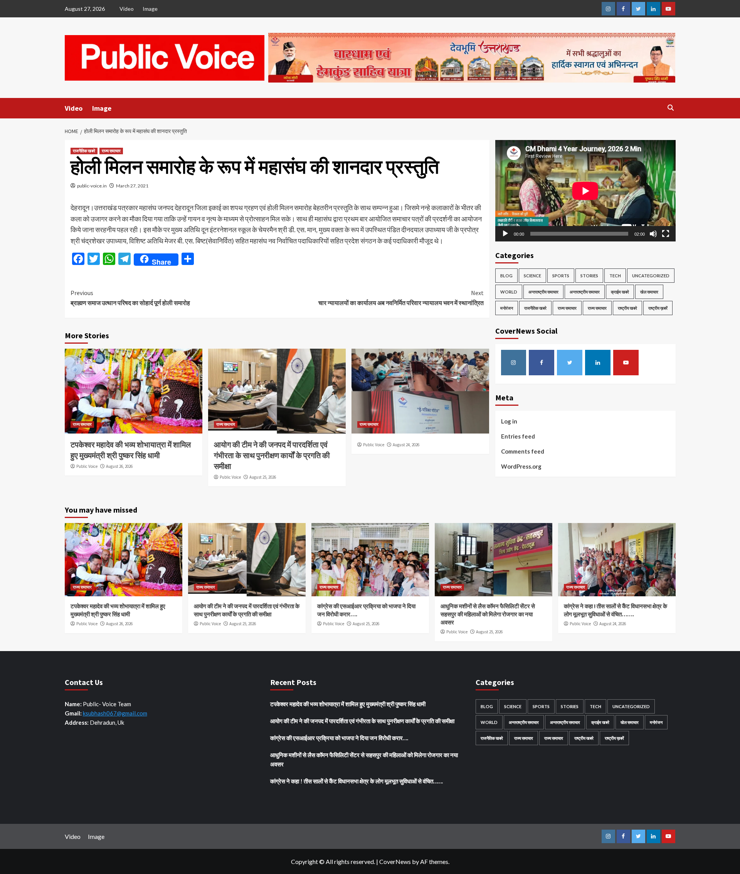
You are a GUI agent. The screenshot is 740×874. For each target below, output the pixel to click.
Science (532, 275)
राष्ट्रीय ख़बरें (658, 307)
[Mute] (653, 234)
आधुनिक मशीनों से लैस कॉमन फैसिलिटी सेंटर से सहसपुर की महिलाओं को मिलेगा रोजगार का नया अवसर (488, 614)
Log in (509, 421)
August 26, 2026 (119, 466)
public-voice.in (92, 186)
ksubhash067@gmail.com (115, 713)
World (508, 291)
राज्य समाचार (111, 151)
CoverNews (395, 861)
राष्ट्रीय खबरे (627, 307)
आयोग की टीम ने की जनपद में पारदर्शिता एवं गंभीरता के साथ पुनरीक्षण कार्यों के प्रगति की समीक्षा (272, 455)
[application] (585, 190)
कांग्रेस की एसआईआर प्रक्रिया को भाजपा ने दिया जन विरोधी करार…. (339, 737)
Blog (506, 275)
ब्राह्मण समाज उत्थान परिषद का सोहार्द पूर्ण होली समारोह (130, 298)
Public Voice (87, 466)
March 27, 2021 (132, 186)
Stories (589, 275)
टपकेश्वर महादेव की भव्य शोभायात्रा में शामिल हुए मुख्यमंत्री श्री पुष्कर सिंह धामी (348, 703)
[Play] (505, 234)
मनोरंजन (506, 307)
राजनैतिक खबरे (84, 151)
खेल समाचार (649, 291)
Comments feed (522, 451)
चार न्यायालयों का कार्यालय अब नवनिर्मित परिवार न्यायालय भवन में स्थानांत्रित (401, 298)
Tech (615, 275)
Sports (560, 275)
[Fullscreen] (665, 234)
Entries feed (518, 436)
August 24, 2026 (406, 444)
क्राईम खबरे (620, 291)
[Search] (671, 108)
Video (126, 8)
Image (150, 8)
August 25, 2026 (262, 477)
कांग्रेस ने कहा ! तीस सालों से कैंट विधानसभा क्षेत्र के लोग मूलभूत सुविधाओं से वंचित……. (356, 781)
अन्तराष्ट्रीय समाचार (543, 291)
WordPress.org (521, 466)
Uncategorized (650, 275)
